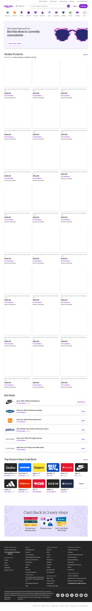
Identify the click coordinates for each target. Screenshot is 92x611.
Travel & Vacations (73, 549)
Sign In (75, 6)
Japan (6, 562)
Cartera (6, 565)
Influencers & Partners (31, 559)
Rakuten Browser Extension (75, 581)
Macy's (48, 557)
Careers (27, 564)
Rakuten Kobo (54, 606)
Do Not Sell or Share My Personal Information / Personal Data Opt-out (34, 579)
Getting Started (29, 549)
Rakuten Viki (36, 606)
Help (26, 586)
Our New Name (29, 554)
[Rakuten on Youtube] (76, 595)
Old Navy (49, 562)
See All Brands (51, 569)
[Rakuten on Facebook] (67, 595)
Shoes (69, 567)
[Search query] (68, 6)
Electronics (71, 562)
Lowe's (48, 554)
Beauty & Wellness (73, 559)
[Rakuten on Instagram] (58, 595)
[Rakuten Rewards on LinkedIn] (86, 595)
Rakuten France (8, 570)
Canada (6, 560)
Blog (26, 567)
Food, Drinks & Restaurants (75, 554)
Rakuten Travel (64, 606)
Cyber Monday (51, 581)
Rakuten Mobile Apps (10, 549)
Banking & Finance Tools (74, 564)
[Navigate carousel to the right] (87, 12)
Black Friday (50, 578)
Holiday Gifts (50, 583)
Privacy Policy (29, 574)
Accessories (71, 569)
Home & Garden (72, 557)
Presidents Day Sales (52, 586)
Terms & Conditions (30, 572)
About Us (27, 552)
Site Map (27, 569)
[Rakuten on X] (72, 595)
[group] (17, 79)
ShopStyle (7, 567)
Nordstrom (50, 559)
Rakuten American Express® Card (77, 578)
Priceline (49, 564)
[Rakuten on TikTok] (62, 595)
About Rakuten (83, 606)
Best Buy (49, 549)
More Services (74, 606)
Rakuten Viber (45, 606)
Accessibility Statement (31, 583)
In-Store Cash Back (73, 575)
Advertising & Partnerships (32, 557)
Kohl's (48, 552)
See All (85, 54)
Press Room (28, 562)
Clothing (70, 552)
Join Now (83, 6)
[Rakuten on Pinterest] (81, 595)
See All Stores (50, 572)
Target (48, 567)
